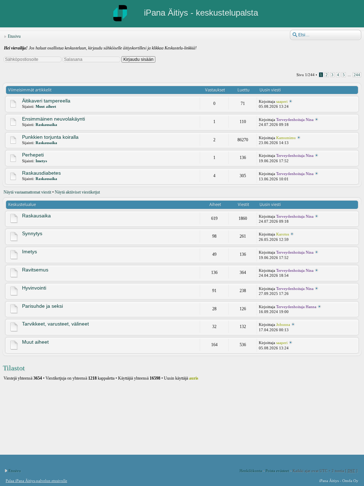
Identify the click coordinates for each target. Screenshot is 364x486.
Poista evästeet (277, 471)
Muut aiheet (46, 106)
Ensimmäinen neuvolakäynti (53, 119)
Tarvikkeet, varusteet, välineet (55, 324)
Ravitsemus (35, 270)
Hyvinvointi (34, 288)
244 (357, 75)
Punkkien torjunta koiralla (50, 137)
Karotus (282, 234)
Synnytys (32, 233)
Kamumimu (286, 138)
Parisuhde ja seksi (42, 306)
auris (193, 378)
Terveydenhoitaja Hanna (296, 307)
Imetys (41, 161)
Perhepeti (33, 155)
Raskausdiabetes (41, 173)
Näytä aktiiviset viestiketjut (77, 192)
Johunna (283, 324)
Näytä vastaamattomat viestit (27, 192)
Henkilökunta (251, 471)
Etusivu (14, 36)
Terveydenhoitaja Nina (295, 119)
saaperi (282, 101)
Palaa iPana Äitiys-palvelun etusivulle (36, 481)
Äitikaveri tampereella (46, 101)
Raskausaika (46, 124)
